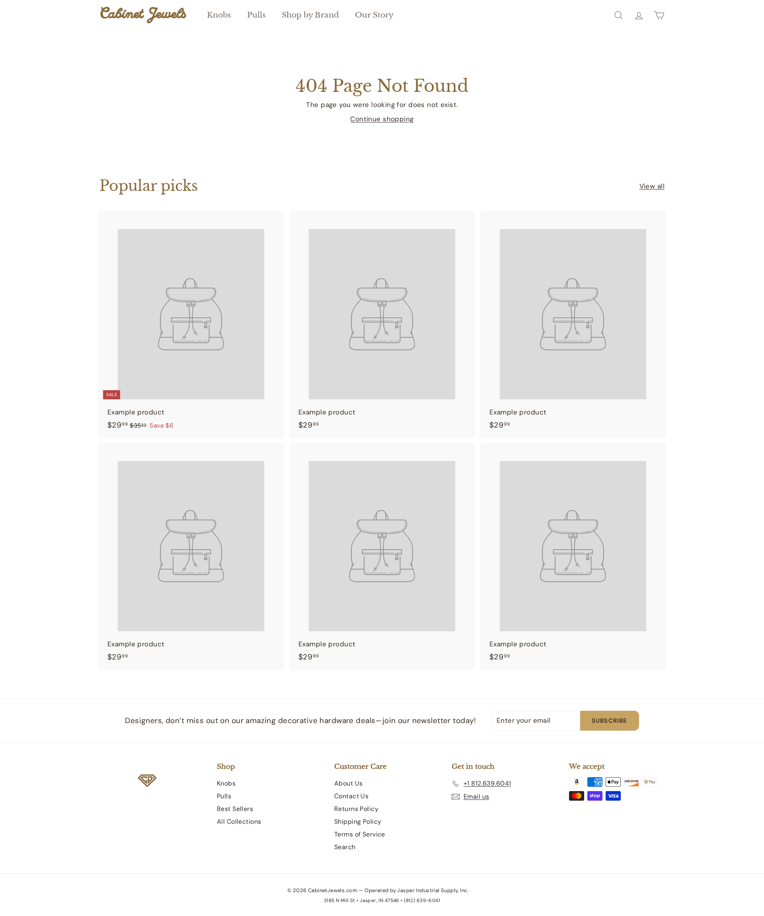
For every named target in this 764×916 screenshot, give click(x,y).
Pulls (256, 14)
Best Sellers (235, 809)
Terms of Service (359, 834)
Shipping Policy (357, 821)
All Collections (239, 821)
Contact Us (351, 796)
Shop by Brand (310, 14)
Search (345, 847)
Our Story (374, 14)
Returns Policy (356, 809)
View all (652, 186)
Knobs (219, 14)
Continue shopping (381, 119)
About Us (348, 783)
